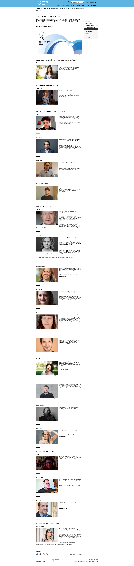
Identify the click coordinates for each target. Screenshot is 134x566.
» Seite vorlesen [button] (72, 554)
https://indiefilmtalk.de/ (63, 71)
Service (94, 5)
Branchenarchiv (88, 35)
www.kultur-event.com (63, 508)
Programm (72, 5)
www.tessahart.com (62, 125)
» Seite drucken (79, 554)
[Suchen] (83, 2)
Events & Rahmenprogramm (90, 27)
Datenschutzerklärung (84, 561)
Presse (82, 5)
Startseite (59, 5)
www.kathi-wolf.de (62, 436)
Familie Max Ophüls (88, 23)
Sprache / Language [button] (91, 2)
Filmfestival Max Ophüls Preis (43, 8)
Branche (78, 5)
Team (86, 19)
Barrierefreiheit (95, 561)
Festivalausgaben (60, 8)
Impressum (75, 561)
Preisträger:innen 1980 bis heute (91, 25)
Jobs (90, 561)
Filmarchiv (87, 33)
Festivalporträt (87, 21)
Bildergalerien (88, 37)
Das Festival (66, 5)
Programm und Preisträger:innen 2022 (70, 8)
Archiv (55, 8)
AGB (78, 561)
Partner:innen (88, 5)
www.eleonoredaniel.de (63, 276)
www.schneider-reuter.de (63, 369)
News (86, 16)
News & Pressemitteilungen (90, 17)
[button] (37, 554)
